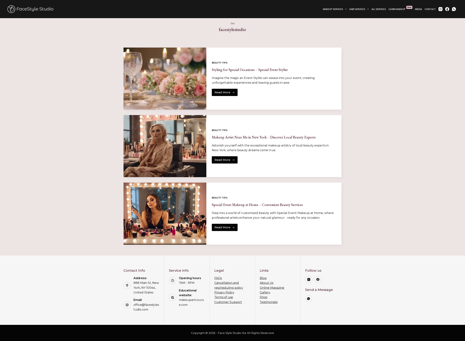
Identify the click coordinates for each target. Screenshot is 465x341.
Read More (226, 93)
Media (418, 9)
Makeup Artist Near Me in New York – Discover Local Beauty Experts (264, 137)
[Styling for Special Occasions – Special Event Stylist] (165, 79)
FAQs (218, 278)
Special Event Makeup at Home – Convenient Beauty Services (257, 204)
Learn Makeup (400, 8)
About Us (266, 283)
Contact (430, 9)
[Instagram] (440, 9)
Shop (263, 297)
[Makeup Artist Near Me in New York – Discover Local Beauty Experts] (165, 146)
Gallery (265, 292)
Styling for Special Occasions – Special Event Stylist (250, 69)
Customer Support (228, 302)
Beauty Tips (219, 62)
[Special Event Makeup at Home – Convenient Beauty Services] (165, 214)
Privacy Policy (224, 292)
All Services (378, 9)
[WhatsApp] (454, 9)
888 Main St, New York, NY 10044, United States (146, 287)
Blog (263, 278)
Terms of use (223, 297)
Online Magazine (272, 287)
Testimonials (269, 302)
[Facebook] (447, 9)
